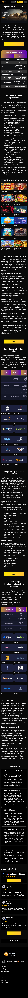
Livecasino (11, 180)
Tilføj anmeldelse (14, 880)
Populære (3, 180)
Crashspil (19, 180)
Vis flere (14, 933)
